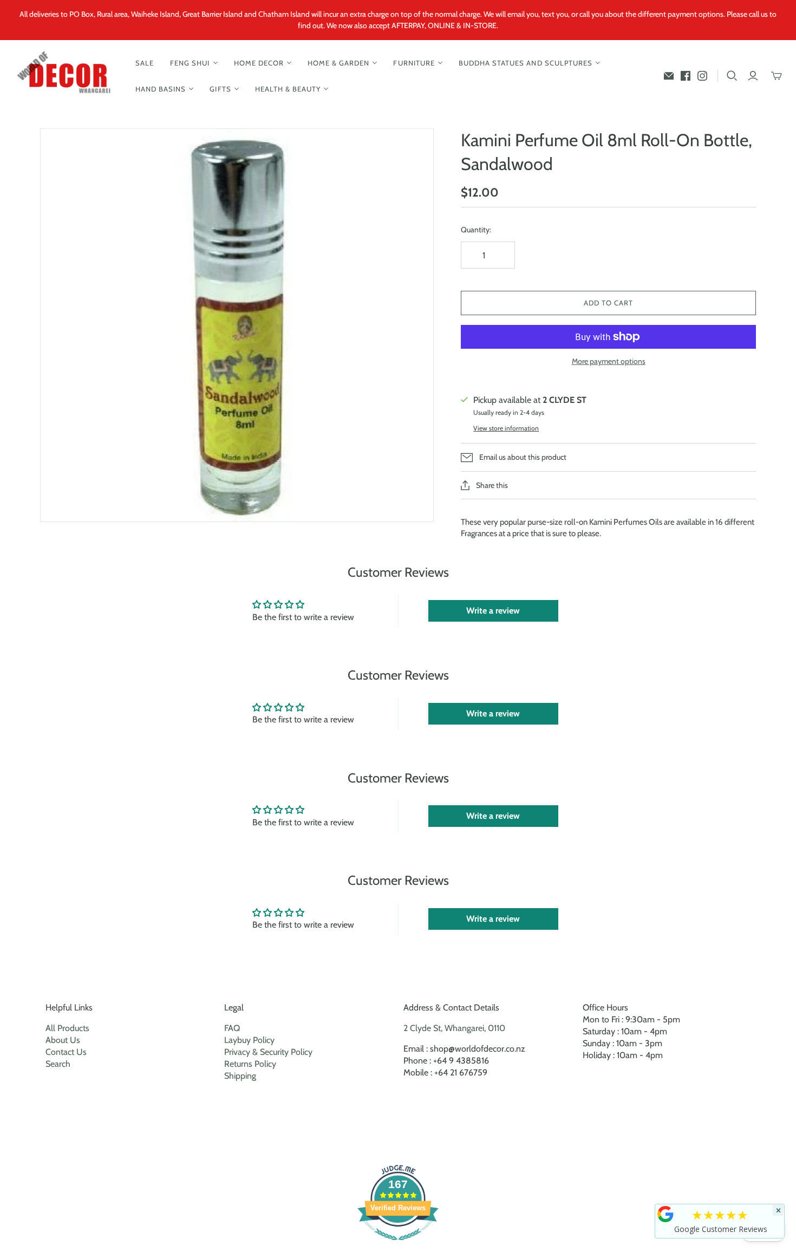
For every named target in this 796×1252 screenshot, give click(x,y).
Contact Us (66, 1052)
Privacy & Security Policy (268, 1052)
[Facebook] (685, 76)
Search (57, 1064)
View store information (506, 428)
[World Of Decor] (66, 76)
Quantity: (476, 229)
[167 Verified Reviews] (398, 1246)
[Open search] (732, 75)
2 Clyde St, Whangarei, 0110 (454, 1028)
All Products (67, 1028)
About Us (62, 1040)
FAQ (232, 1028)
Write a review (493, 610)
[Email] (669, 76)
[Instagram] (702, 76)
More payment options (608, 361)
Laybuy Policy (249, 1040)
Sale (144, 62)
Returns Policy (250, 1064)
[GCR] (665, 1214)
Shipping (240, 1076)
